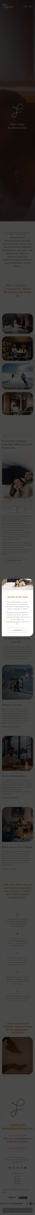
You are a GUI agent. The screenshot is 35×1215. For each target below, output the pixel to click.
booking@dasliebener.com (15, 621)
